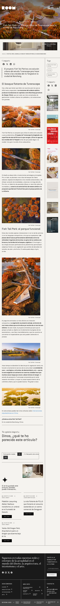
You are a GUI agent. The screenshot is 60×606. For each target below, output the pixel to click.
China (49, 70)
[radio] (3, 447)
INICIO (4, 53)
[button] (48, 8)
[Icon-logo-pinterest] (12, 573)
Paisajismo (34, 21)
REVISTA (37, 590)
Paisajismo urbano (51, 75)
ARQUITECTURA (6, 589)
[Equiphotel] (52, 123)
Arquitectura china (52, 65)
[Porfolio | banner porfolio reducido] (52, 198)
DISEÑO (4, 587)
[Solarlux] (52, 110)
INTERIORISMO (6, 592)
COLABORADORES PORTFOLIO (27, 588)
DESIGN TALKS (25, 591)
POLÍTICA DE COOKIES (40, 602)
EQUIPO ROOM (35, 594)
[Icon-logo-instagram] (6, 573)
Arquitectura (25, 21)
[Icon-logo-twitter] (9, 573)
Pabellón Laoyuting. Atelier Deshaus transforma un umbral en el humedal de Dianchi (10, 507)
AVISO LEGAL (17, 602)
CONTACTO (26, 594)
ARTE (3, 594)
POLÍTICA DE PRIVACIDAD (26, 602)
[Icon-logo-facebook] (3, 573)
